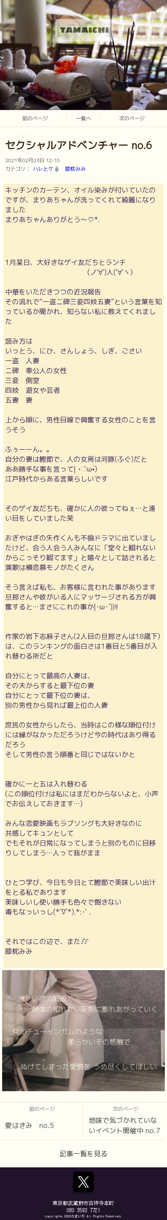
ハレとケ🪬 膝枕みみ (59, 168)
